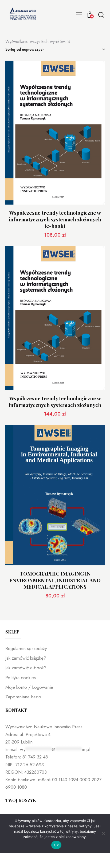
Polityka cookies (20, 677)
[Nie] (103, 833)
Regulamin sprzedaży (26, 648)
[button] (79, 13)
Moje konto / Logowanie (29, 687)
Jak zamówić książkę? (25, 658)
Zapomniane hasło (23, 697)
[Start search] (101, 15)
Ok (56, 845)
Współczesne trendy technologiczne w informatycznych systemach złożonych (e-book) (55, 219)
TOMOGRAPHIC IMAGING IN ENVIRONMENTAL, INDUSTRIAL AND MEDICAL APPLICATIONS (55, 580)
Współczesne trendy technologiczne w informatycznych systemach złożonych (55, 401)
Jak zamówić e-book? (25, 667)
